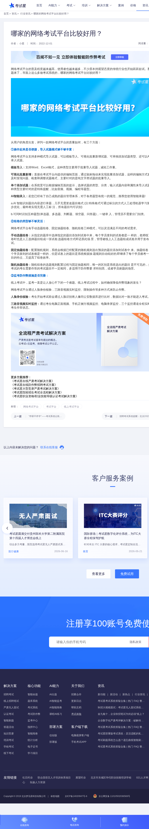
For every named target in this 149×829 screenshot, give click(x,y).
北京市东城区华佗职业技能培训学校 (111, 777)
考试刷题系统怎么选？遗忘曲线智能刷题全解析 (121, 740)
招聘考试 (9, 694)
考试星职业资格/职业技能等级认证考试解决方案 (45, 396)
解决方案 (103, 5)
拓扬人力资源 (37, 782)
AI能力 (53, 5)
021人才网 (142, 777)
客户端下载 (79, 727)
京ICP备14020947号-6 (76, 796)
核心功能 (34, 686)
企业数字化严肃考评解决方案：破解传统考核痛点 (121, 720)
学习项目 (33, 753)
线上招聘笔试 (11, 700)
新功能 (101, 694)
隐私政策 (135, 641)
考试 (69, 5)
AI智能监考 (55, 700)
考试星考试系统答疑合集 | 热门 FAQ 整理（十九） (121, 700)
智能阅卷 (33, 733)
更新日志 (76, 700)
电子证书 (33, 746)
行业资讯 (25, 13)
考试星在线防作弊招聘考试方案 (34, 384)
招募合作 (76, 694)
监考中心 (33, 720)
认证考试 (9, 713)
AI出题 (53, 694)
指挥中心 (33, 727)
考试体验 (76, 713)
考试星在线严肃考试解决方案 (33, 381)
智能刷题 (9, 720)
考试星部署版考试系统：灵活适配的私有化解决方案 (121, 733)
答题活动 (9, 727)
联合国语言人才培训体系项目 (54, 777)
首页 (39, 5)
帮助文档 (76, 707)
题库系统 (33, 700)
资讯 (14, 13)
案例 (121, 5)
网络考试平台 (77, 72)
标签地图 (55, 796)
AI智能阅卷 (55, 707)
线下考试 (9, 753)
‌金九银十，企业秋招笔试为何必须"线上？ (121, 713)
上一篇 (39, 416)
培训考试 (9, 740)
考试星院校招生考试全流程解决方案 (37, 392)
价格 (133, 5)
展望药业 (81, 777)
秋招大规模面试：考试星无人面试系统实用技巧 (121, 707)
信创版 (53, 735)
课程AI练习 (55, 713)
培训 (85, 5)
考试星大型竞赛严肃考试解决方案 (35, 388)
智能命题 (33, 694)
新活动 (114, 694)
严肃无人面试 (11, 707)
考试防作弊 (34, 713)
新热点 (126, 694)
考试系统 (33, 707)
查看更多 (98, 574)
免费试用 (127, 574)
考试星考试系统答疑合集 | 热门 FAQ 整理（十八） (121, 727)
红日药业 (28, 777)
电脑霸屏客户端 (80, 735)
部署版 (53, 741)
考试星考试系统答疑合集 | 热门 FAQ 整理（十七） (121, 746)
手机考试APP (78, 741)
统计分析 (33, 740)
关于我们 (77, 686)
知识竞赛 (9, 733)
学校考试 (9, 746)
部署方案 (56, 727)
